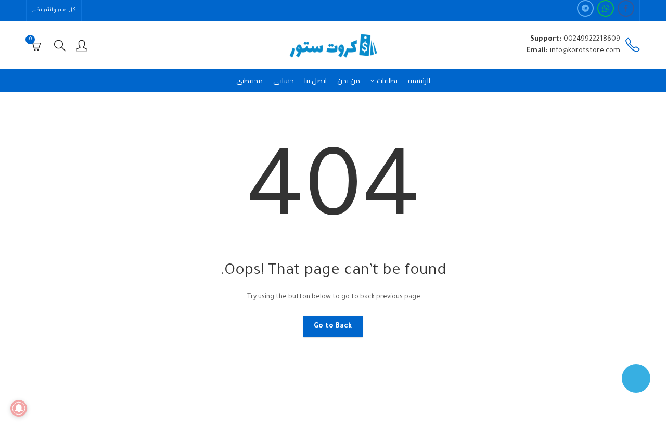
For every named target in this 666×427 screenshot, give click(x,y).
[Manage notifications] (18, 408)
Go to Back (333, 326)
